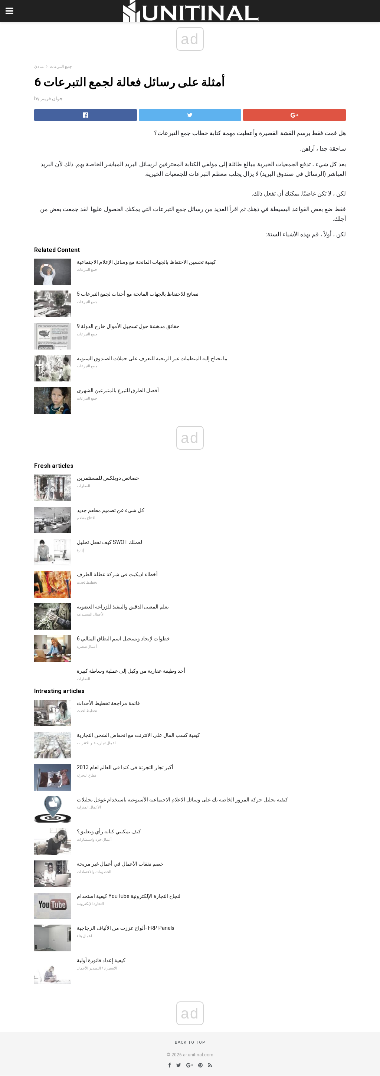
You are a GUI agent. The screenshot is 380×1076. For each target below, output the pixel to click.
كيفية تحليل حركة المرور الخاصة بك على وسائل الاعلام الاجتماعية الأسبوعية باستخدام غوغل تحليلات (182, 800)
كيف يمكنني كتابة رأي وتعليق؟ (109, 831)
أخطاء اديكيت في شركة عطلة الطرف (117, 574)
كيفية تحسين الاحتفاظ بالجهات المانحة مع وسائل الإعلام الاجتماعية (146, 262)
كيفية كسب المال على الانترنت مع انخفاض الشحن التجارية (138, 735)
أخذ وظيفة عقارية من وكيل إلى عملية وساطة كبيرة (131, 671)
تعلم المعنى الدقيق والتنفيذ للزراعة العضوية (123, 607)
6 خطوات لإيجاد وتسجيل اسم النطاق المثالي (123, 639)
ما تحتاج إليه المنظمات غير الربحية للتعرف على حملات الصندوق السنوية (152, 358)
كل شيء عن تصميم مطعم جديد (110, 510)
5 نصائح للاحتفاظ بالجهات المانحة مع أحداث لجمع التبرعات (138, 294)
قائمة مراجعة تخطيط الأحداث (108, 703)
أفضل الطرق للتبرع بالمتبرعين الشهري (118, 390)
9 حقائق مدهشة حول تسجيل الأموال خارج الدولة (128, 326)
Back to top (190, 1042)
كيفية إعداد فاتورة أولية (101, 960)
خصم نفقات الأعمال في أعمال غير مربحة (120, 864)
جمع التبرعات (61, 66)
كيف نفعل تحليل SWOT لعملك (109, 542)
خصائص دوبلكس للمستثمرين (108, 478)
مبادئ (39, 66)
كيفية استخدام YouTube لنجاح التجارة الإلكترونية (128, 896)
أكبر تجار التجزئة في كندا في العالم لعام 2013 (125, 767)
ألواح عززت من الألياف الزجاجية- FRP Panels (125, 928)
